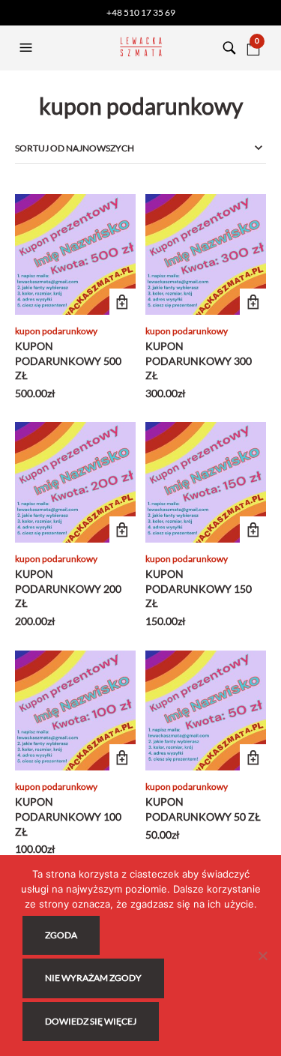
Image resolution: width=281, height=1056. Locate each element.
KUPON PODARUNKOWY (56, 331)
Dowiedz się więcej (90, 1021)
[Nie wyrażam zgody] (262, 955)
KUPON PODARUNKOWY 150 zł (198, 588)
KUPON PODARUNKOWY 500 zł (68, 360)
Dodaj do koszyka (122, 302)
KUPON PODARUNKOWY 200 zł (68, 588)
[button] (28, 47)
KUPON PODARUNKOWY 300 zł (198, 360)
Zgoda (61, 935)
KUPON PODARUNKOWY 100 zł (68, 816)
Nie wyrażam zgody (93, 977)
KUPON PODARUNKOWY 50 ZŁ (203, 809)
